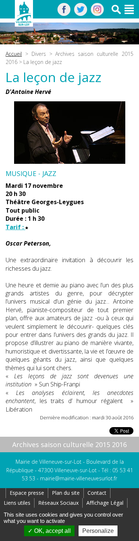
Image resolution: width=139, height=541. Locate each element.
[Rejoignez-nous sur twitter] (80, 14)
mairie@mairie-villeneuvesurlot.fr (78, 478)
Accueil (14, 53)
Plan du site (66, 492)
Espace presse (27, 492)
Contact (96, 492)
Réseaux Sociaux (58, 502)
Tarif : (15, 227)
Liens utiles (17, 502)
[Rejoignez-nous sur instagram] (97, 14)
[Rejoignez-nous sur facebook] (64, 14)
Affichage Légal (104, 502)
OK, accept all (52, 531)
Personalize (98, 531)
